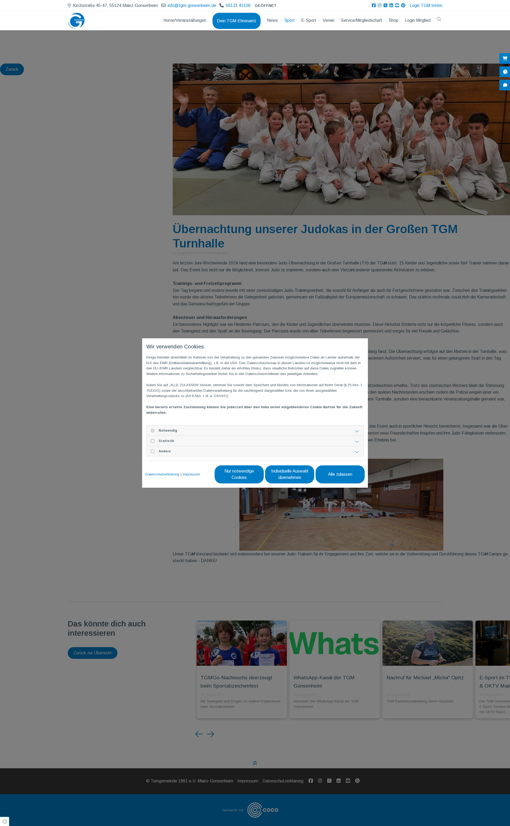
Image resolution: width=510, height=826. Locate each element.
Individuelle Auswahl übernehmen (289, 474)
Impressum (191, 474)
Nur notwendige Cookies (239, 474)
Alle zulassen (340, 474)
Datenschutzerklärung (162, 474)
